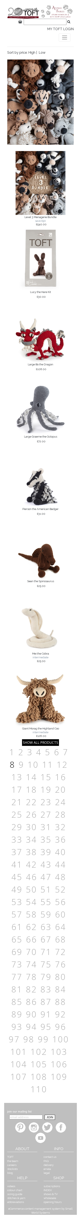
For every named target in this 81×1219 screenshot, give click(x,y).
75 (46, 964)
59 (46, 914)
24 (60, 802)
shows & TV (51, 1194)
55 (46, 902)
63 (46, 927)
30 (31, 827)
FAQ (46, 1161)
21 (17, 802)
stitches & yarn (16, 1198)
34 (31, 839)
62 (31, 927)
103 (59, 1051)
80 (60, 976)
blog (10, 1172)
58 (31, 914)
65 (17, 939)
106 (59, 1064)
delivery (49, 1165)
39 (46, 852)
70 (31, 951)
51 (46, 889)
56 (60, 902)
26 (31, 814)
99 (43, 1039)
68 (60, 939)
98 (28, 1039)
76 (60, 964)
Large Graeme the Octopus (40, 439)
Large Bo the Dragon (40, 367)
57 (17, 914)
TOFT (10, 1156)
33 (17, 839)
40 (60, 852)
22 (31, 802)
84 (60, 989)
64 (60, 927)
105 (39, 1064)
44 (60, 864)
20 (60, 789)
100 (60, 1039)
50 (31, 889)
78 (31, 976)
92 (60, 1014)
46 (31, 877)
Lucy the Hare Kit (40, 294)
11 (47, 764)
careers (11, 1165)
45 (17, 877)
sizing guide (14, 1194)
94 (31, 1026)
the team (12, 1161)
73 (17, 964)
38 (31, 852)
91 (46, 1014)
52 (60, 889)
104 (18, 1064)
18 (31, 789)
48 (60, 877)
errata (47, 1169)
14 (31, 777)
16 (60, 777)
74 (31, 964)
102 (39, 1051)
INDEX (48, 1190)
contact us (50, 1156)
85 (17, 1001)
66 (31, 939)
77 (17, 976)
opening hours (52, 1202)
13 (17, 777)
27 (46, 814)
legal (47, 1172)
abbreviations (15, 1202)
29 (17, 827)
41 (17, 864)
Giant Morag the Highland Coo (40, 732)
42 (31, 864)
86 (31, 1001)
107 (18, 1076)
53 (17, 902)
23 (46, 802)
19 (46, 789)
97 (14, 1039)
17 (17, 789)
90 (31, 1014)
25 (17, 814)
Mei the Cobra (40, 657)
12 (62, 764)
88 (60, 1001)
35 (46, 839)
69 (17, 951)
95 (46, 1026)
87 (46, 1001)
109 (59, 1076)
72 (60, 951)
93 (17, 1026)
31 (46, 827)
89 (17, 1014)
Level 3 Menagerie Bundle (40, 221)
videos (11, 1186)
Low (42, 53)
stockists (12, 1169)
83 (46, 989)
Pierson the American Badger (40, 511)
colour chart (14, 1190)
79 (46, 976)
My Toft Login (60, 29)
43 (46, 864)
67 (46, 939)
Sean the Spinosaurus (40, 584)
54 (31, 902)
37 (17, 852)
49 (17, 889)
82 (31, 989)
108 (39, 1076)
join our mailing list (19, 1111)
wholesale (50, 1198)
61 (17, 927)
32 (60, 827)
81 (17, 989)
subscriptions (52, 1186)
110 (39, 1089)
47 (46, 877)
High (31, 53)
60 (60, 914)
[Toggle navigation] (64, 37)
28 (60, 814)
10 (33, 764)
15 (46, 777)
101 (18, 1051)
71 (46, 951)
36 (60, 839)
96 (60, 1026)
